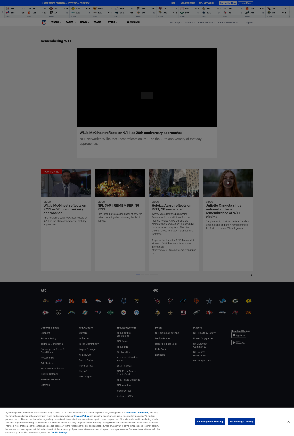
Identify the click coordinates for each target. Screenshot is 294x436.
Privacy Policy (75, 416)
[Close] (288, 421)
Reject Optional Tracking (210, 421)
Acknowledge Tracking (242, 421)
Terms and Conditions (135, 412)
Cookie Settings (34, 432)
